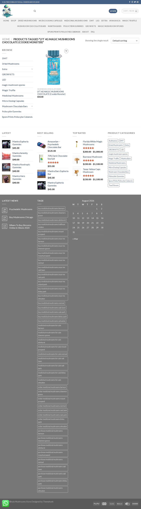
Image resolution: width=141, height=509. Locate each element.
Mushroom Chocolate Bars (31, 26)
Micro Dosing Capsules (50, 21)
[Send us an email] (137, 2)
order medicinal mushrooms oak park (52, 415)
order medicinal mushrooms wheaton (52, 426)
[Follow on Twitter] (135, 2)
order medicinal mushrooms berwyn (52, 387)
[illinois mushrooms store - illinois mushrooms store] (16, 11)
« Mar (75, 238)
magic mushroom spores (111, 26)
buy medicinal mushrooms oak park (51, 312)
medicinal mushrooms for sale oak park (51, 366)
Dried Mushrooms (27, 21)
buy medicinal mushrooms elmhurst (52, 220)
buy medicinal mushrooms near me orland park (51, 282)
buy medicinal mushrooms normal (51, 303)
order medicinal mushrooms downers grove (52, 392)
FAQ (93, 32)
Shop (13, 21)
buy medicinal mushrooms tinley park (52, 316)
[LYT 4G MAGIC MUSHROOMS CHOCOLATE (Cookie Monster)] (53, 67)
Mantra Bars (54, 26)
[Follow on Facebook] (130, 2)
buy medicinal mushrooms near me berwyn (51, 240)
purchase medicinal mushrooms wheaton (50, 489)
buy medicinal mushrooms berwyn (51, 208)
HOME (6, 21)
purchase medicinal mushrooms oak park (52, 475)
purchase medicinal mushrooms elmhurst (50, 446)
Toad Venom (114, 185)
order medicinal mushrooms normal (52, 406)
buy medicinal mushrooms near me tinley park (51, 290)
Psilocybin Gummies (73, 26)
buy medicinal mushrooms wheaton (51, 321)
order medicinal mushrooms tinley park (51, 420)
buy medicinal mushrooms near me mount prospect (51, 254)
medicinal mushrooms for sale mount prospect (52, 348)
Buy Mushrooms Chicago (21, 217)
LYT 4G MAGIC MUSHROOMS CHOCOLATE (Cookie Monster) (51, 92)
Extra (104, 21)
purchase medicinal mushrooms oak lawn (52, 467)
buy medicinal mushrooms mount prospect (51, 232)
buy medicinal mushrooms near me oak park (51, 275)
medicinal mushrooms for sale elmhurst (49, 341)
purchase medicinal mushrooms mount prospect (50, 453)
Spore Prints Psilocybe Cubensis (64, 32)
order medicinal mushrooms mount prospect (51, 400)
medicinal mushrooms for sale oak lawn (51, 359)
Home (6, 39)
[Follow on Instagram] (132, 2)
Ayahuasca (114, 21)
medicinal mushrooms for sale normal (52, 354)
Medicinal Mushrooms (76, 21)
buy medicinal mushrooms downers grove (52, 214)
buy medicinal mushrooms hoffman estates (51, 225)
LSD (97, 21)
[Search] (35, 11)
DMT (92, 21)
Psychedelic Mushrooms (20, 209)
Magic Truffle (129, 21)
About (85, 32)
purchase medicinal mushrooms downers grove (50, 439)
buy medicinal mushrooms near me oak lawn (51, 268)
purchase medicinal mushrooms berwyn (50, 432)
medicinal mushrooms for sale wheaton (49, 381)
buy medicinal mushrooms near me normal (51, 261)
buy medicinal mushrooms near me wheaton (51, 297)
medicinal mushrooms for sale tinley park (52, 374)
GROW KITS (90, 26)
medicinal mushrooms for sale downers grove (49, 333)
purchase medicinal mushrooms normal (50, 460)
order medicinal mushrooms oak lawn (52, 410)
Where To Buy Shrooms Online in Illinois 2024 (20, 226)
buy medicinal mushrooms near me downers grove (51, 247)
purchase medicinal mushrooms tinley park (52, 482)
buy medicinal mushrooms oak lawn (52, 308)
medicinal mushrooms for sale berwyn (49, 326)
